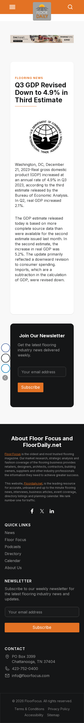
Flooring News (29, 78)
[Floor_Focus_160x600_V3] (42, 39)
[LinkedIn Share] (5, 368)
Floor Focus (13, 454)
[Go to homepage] (42, 11)
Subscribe (30, 387)
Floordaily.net (33, 483)
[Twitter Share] (5, 358)
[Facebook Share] (5, 347)
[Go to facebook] (32, 510)
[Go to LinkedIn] (52, 510)
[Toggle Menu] (12, 7)
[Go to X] (42, 510)
